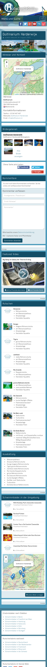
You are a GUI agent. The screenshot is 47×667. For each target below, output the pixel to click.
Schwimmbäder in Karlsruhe (15, 624)
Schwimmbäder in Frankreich (15, 647)
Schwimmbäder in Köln (13, 626)
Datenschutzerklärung (26, 232)
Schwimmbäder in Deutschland (16, 642)
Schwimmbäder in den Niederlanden (18, 644)
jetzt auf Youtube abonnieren (15, 290)
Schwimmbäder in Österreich (15, 649)
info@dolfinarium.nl (15, 118)
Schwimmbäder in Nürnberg (15, 628)
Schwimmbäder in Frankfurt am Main (18, 619)
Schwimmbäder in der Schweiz (16, 651)
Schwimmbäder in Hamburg (15, 621)
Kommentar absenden (12, 240)
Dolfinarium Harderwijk (19, 116)
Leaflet (17, 94)
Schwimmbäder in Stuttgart (15, 631)
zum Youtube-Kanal (36, 290)
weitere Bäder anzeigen (35, 595)
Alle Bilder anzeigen (18, 153)
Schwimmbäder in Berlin (14, 617)
